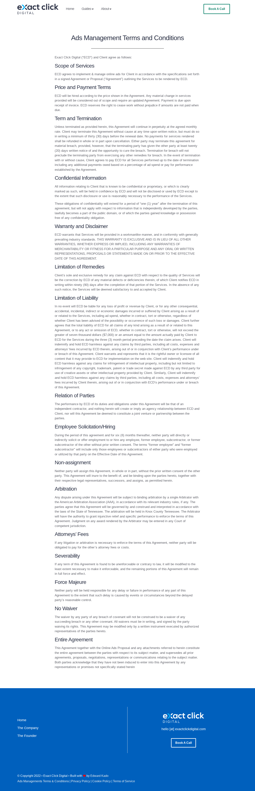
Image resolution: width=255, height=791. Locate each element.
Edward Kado (99, 775)
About (105, 9)
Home (70, 9)
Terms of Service (124, 781)
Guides (86, 9)
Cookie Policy (101, 781)
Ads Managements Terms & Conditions (43, 781)
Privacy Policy (80, 781)
